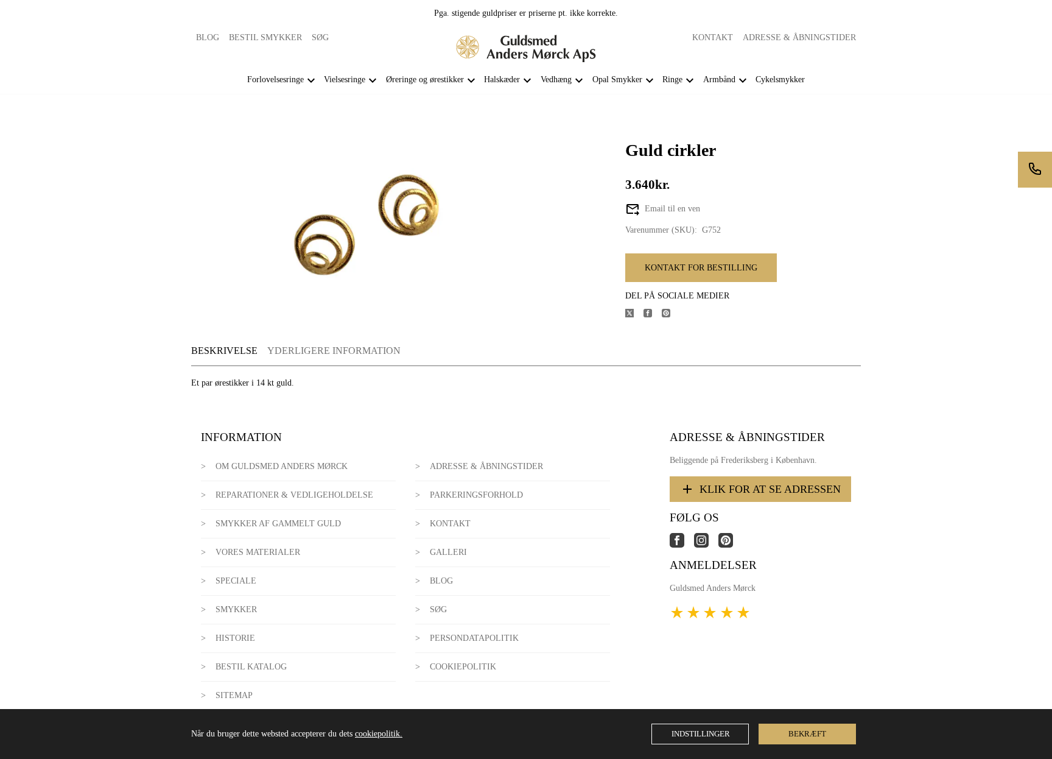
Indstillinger (701, 733)
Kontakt (712, 37)
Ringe (672, 79)
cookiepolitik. (378, 733)
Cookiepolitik (463, 666)
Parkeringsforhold (476, 495)
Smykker (236, 609)
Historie (235, 638)
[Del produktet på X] (634, 314)
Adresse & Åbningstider (799, 37)
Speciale (236, 580)
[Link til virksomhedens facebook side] (682, 544)
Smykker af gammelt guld (278, 523)
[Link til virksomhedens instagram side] (706, 544)
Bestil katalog (251, 666)
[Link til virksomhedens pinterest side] (730, 544)
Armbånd (719, 79)
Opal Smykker (617, 79)
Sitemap (234, 695)
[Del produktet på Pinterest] (671, 314)
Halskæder (502, 79)
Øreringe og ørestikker (425, 79)
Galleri (448, 552)
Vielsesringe (344, 79)
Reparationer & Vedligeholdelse (294, 495)
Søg (320, 37)
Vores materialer (258, 552)
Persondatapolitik (474, 638)
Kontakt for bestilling (701, 267)
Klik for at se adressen (770, 489)
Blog (207, 37)
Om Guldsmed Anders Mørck (282, 466)
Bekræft (807, 733)
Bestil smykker (265, 37)
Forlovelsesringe (275, 79)
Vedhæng (556, 79)
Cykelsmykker (780, 79)
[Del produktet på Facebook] (652, 314)
